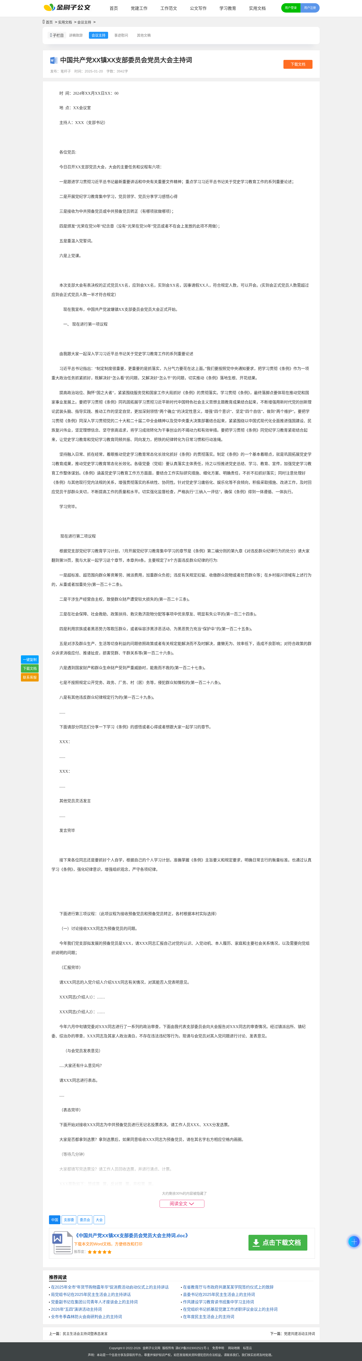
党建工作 (139, 8)
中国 (54, 1220)
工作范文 (168, 8)
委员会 (85, 1220)
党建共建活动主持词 (299, 1334)
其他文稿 (144, 35)
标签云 (247, 1348)
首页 (114, 8)
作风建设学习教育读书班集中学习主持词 (218, 1302)
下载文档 (298, 64)
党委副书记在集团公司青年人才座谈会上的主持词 (94, 1302)
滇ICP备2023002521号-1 (192, 1348)
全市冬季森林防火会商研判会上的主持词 (86, 1317)
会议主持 (84, 22)
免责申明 (218, 1348)
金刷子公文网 (151, 1348)
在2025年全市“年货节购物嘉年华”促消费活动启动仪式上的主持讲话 (110, 1287)
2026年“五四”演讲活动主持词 (76, 1309)
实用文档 (257, 8)
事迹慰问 (121, 35)
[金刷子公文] (69, 8)
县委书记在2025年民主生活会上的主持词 (219, 1294)
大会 (99, 1220)
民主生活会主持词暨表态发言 (85, 1334)
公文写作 (198, 8)
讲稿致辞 (76, 35)
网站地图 (234, 1348)
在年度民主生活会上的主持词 (208, 1317)
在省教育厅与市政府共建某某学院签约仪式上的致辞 (228, 1287)
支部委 (69, 1220)
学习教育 (227, 8)
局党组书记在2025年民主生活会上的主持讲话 (91, 1294)
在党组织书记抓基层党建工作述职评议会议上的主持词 (230, 1309)
